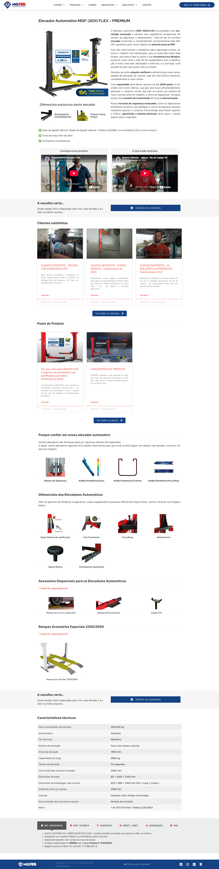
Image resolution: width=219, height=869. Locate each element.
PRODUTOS (75, 5)
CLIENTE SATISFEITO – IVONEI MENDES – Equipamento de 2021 (108, 269)
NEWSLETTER (107, 5)
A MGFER (57, 5)
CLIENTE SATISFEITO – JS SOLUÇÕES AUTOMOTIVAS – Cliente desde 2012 (157, 269)
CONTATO (146, 5)
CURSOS (92, 5)
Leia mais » (45, 295)
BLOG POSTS (128, 5)
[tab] (51, 825)
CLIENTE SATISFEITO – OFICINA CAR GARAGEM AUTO (59, 267)
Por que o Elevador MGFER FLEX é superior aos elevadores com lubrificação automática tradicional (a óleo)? (60, 374)
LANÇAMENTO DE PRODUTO (107, 369)
